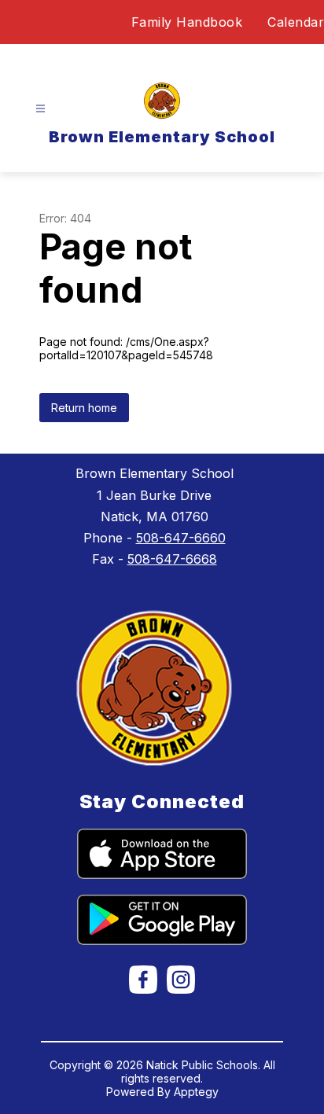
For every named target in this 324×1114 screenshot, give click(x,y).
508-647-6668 (172, 559)
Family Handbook (187, 22)
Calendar (295, 22)
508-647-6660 (181, 538)
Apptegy (196, 1091)
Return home (84, 407)
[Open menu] (40, 109)
